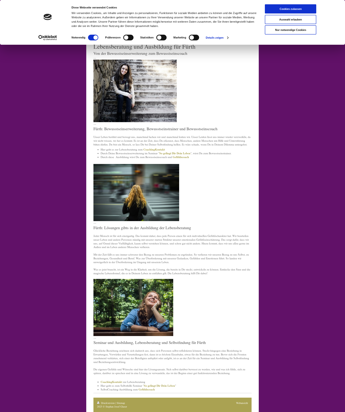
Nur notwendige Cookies (290, 29)
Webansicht (242, 403)
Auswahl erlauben (290, 19)
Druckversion (107, 403)
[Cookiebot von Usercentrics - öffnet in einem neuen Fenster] (47, 37)
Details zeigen (215, 37)
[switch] (128, 37)
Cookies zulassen (291, 8)
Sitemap (121, 403)
